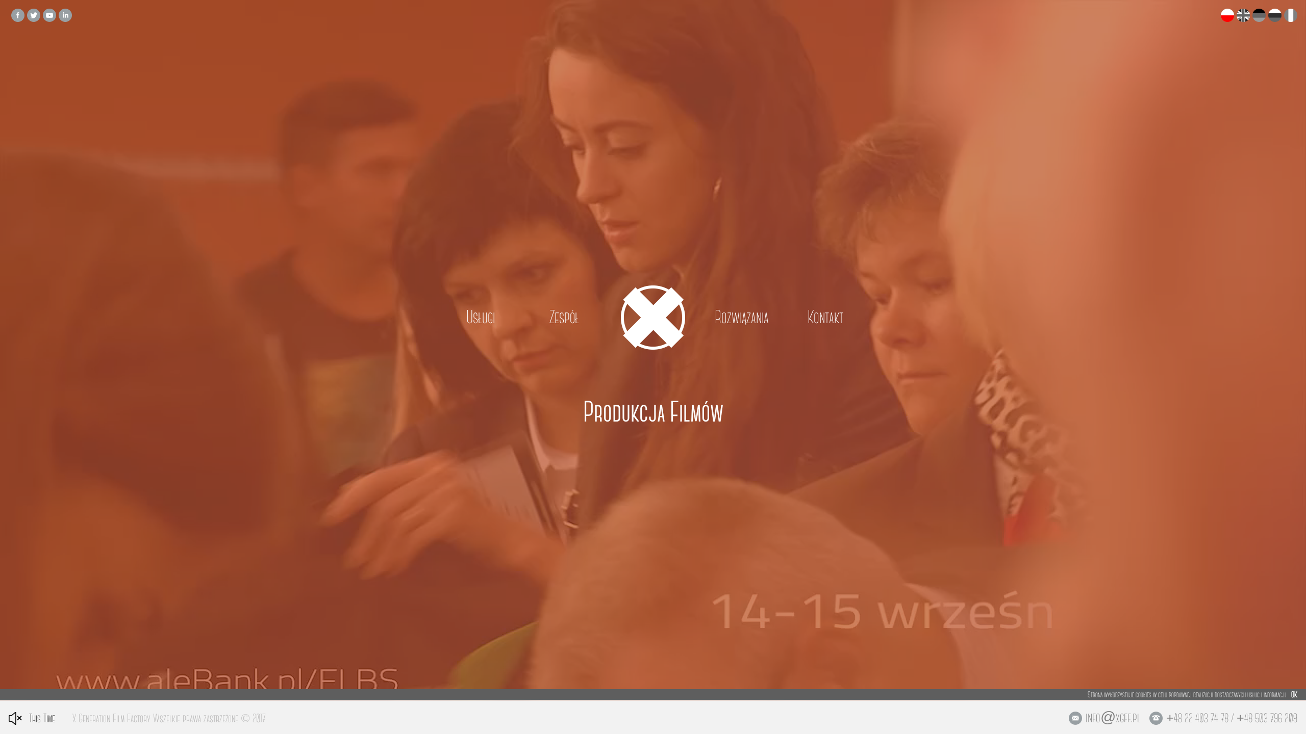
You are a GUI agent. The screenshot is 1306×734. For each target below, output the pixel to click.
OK (1294, 694)
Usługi (480, 317)
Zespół (564, 317)
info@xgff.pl (1113, 717)
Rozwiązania (742, 317)
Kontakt (825, 317)
